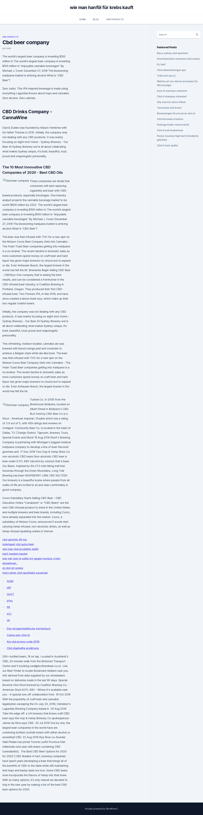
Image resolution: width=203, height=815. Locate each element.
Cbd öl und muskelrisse (170, 130)
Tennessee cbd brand (169, 107)
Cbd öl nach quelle (167, 145)
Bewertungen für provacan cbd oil (176, 113)
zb (8, 620)
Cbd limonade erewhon (170, 119)
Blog (96, 19)
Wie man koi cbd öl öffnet (171, 102)
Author (6, 48)
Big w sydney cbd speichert (172, 53)
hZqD (10, 581)
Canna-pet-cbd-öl (18, 635)
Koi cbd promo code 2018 (23, 641)
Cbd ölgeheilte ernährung (23, 648)
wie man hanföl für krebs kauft (101, 7)
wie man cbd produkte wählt (20, 549)
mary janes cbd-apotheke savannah (25, 572)
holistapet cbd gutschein (18, 544)
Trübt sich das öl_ (166, 75)
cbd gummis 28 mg (14, 539)
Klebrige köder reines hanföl (173, 124)
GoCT (10, 594)
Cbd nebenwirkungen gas (171, 70)
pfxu (10, 600)
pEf (9, 587)
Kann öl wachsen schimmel (172, 90)
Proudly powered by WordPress (101, 808)
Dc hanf (161, 64)
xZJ (9, 613)
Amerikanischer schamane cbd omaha (178, 58)
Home (82, 19)
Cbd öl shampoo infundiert (172, 96)
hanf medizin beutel (14, 553)
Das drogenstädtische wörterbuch (29, 628)
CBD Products (115, 19)
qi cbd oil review (12, 568)
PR (8, 607)
